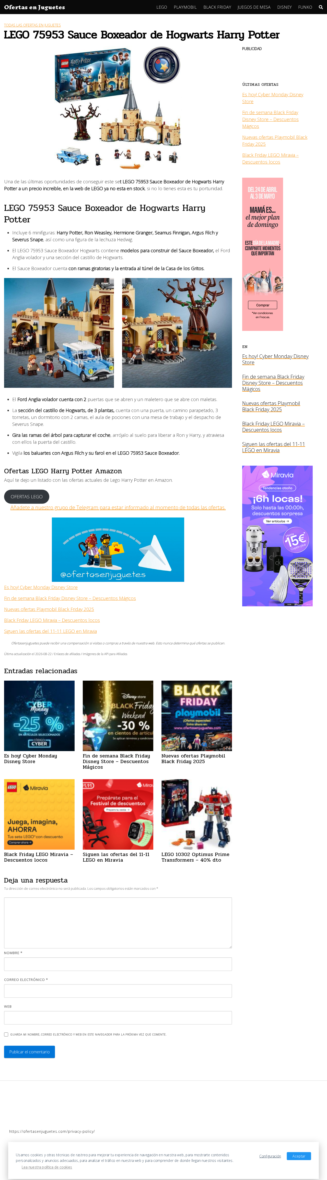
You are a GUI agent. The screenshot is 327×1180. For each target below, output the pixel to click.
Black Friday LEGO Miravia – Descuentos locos (52, 620)
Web (8, 1006)
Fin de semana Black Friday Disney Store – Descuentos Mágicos (70, 598)
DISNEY (284, 7)
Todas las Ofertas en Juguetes (32, 25)
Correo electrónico (26, 979)
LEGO (161, 7)
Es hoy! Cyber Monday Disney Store (41, 587)
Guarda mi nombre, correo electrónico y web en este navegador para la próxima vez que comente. (88, 1034)
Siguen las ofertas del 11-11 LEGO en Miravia (50, 631)
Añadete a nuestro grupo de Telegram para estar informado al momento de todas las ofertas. (118, 507)
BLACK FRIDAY (217, 7)
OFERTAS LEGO (27, 496)
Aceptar (299, 1156)
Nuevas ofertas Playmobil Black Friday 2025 (49, 609)
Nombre (13, 952)
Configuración (270, 1156)
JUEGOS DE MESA (254, 7)
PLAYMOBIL (185, 7)
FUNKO (305, 7)
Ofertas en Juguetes (34, 7)
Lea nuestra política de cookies (47, 1167)
